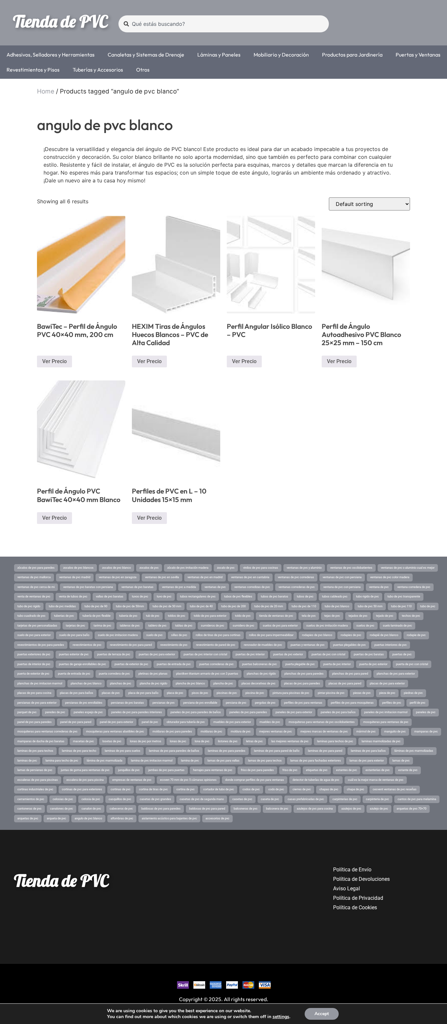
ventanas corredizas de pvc (252, 587)
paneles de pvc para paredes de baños (195, 712)
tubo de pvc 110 (401, 606)
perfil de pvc (417, 702)
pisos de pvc (200, 693)
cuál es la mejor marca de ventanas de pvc (375, 779)
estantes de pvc (346, 770)
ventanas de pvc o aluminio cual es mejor (408, 567)
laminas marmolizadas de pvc (381, 741)
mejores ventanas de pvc (275, 731)
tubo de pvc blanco (337, 606)
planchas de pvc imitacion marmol (39, 683)
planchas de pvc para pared (350, 673)
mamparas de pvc (426, 731)
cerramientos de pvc (30, 799)
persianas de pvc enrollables (83, 702)
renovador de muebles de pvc (263, 644)
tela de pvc (309, 615)
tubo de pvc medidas (62, 606)
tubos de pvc (305, 596)
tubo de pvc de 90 (95, 606)
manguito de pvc (395, 731)
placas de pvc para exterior (387, 683)
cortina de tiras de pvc (153, 789)
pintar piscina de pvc (331, 693)
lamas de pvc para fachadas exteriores (315, 760)
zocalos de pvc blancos (78, 567)
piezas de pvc (362, 693)
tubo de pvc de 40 (201, 606)
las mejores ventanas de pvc (290, 741)
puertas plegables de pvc (349, 644)
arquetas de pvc (27, 818)
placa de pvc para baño (143, 693)
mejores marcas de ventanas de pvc (324, 731)
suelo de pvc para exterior (34, 635)
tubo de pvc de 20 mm (268, 606)
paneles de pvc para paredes (248, 712)
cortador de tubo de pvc (218, 789)
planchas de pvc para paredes (304, 673)
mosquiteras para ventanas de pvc (385, 722)
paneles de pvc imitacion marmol (385, 712)
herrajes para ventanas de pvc (212, 770)
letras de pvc (254, 741)
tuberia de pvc (128, 615)
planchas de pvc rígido (261, 673)
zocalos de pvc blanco (116, 567)
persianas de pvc (163, 702)
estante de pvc (408, 770)
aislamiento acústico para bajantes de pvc (169, 818)
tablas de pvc (183, 625)
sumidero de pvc (243, 625)
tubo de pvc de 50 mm (166, 606)
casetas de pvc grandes (155, 799)
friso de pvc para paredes (257, 770)
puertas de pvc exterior (288, 654)
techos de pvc (411, 615)
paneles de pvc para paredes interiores (136, 712)
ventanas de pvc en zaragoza (117, 577)
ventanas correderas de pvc (296, 587)
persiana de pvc (236, 702)
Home (45, 91)
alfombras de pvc (122, 818)
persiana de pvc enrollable (200, 702)
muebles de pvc (269, 722)
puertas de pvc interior (250, 654)
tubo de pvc (427, 606)
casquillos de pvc (120, 799)
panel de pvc (150, 722)
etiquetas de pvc (317, 770)
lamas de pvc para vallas (223, 760)
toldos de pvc (176, 615)
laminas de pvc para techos (35, 750)
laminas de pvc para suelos (122, 750)
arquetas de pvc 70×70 (411, 808)
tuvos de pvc (140, 596)
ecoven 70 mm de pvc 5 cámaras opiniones (188, 779)
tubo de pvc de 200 (233, 606)
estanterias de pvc (378, 770)
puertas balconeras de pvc (259, 664)
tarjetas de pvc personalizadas (37, 625)
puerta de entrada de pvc (74, 673)
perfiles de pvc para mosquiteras (352, 702)
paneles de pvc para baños (338, 712)
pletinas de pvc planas (153, 673)
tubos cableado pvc (335, 596)
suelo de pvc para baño (74, 635)
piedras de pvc (413, 693)
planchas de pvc (120, 683)
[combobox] (223, 23)
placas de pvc (111, 693)
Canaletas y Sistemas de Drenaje (146, 54)
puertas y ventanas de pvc (308, 644)
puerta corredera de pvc (114, 673)
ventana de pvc (379, 587)
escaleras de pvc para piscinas (37, 779)
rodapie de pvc (416, 635)
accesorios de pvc (217, 818)
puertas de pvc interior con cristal (205, 654)
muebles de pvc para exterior (232, 722)
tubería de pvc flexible (96, 615)
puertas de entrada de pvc (174, 664)
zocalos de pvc (149, 567)
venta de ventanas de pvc (33, 596)
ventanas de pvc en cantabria (250, 577)
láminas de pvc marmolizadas (413, 750)
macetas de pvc (83, 741)
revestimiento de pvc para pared (131, 644)
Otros (143, 69)
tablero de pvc (157, 625)
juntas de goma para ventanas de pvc (85, 770)
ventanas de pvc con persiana (342, 577)
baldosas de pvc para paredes (161, 808)
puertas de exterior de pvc (131, 664)
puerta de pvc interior (337, 664)
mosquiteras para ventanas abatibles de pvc (115, 731)
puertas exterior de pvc (74, 654)
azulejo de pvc (379, 808)
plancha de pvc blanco (190, 683)
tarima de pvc (102, 625)
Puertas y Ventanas (418, 54)
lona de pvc (202, 741)
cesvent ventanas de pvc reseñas (395, 789)
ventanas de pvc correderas (296, 577)
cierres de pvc (302, 789)
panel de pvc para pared (75, 722)
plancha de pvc (223, 683)
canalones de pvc (61, 808)
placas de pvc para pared (345, 683)
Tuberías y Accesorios (98, 69)
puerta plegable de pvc (300, 664)
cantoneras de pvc (29, 808)
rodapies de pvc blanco (317, 635)
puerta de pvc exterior (373, 664)
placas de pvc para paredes (302, 683)
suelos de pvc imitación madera (327, 625)
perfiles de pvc (391, 702)
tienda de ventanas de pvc (276, 615)
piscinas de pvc (227, 693)
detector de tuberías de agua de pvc (316, 779)
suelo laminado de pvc (397, 625)
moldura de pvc (241, 731)
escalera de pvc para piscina (85, 779)
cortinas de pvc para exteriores (82, 789)
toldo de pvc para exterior (210, 615)
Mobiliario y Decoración (281, 54)
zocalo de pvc (226, 567)
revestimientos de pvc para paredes (40, 644)
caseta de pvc (270, 799)
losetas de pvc (111, 741)
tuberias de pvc (64, 615)
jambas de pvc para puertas (166, 770)
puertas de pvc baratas (369, 654)
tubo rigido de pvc (367, 596)
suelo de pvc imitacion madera (118, 635)
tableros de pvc (130, 625)
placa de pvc (175, 693)
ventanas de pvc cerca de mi (36, 587)
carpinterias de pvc (344, 799)
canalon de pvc (91, 808)
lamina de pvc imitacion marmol (151, 760)
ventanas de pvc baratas (137, 587)
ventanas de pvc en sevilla (162, 577)
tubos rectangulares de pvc (198, 596)
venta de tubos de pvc (73, 596)
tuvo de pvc (164, 596)
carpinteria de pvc (377, 799)
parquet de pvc (27, 712)
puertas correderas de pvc (216, 664)
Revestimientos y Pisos (33, 69)
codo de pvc (276, 789)
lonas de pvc (178, 741)
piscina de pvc (254, 693)
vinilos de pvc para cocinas (260, 567)
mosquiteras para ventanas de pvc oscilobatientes (322, 722)
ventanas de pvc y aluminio (304, 567)
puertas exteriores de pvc (33, 654)
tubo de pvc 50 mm (370, 606)
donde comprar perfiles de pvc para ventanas (254, 779)
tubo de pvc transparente (403, 596)
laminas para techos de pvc (335, 741)
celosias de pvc (63, 799)
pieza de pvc (387, 693)
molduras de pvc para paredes (172, 731)
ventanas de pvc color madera (389, 577)
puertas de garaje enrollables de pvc (82, 664)
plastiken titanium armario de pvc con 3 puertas (207, 673)
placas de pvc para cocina (34, 693)
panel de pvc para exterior (116, 722)
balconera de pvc (277, 808)
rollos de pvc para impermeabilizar (271, 635)
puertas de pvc (402, 654)
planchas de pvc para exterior (396, 673)
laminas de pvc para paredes (226, 750)
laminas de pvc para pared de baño (276, 750)
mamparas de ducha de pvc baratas (40, 741)
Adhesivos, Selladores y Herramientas (51, 54)
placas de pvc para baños (76, 693)
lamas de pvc (401, 760)
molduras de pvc (211, 731)
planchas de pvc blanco (86, 683)
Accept (321, 1014)
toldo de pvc (243, 615)
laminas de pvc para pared (325, 750)
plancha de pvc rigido (153, 683)
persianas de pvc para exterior (37, 702)
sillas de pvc (179, 635)
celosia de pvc (90, 799)
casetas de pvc (242, 799)
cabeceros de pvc (121, 808)
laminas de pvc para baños (368, 750)
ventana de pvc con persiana (342, 587)
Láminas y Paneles (219, 54)
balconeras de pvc (246, 808)
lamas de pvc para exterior (366, 760)
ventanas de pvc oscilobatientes (351, 567)
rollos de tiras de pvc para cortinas (218, 635)
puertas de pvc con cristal (328, 654)
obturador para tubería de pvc (186, 722)
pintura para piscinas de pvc (291, 693)
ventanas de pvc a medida (179, 587)
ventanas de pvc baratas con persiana (88, 587)
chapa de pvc (355, 789)
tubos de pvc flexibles (238, 596)
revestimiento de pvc (174, 644)
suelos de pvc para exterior (280, 625)
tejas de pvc (332, 615)
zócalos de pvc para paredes (36, 567)
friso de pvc (289, 770)
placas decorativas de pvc (258, 683)
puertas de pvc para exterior (157, 654)
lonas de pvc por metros (145, 741)
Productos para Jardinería (352, 54)
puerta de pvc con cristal (412, 664)
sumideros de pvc (212, 625)
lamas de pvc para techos (265, 760)
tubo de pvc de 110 (304, 606)
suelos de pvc (365, 625)
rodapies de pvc (351, 635)
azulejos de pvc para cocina (315, 808)
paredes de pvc (55, 712)
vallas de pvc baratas (109, 596)
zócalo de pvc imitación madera (187, 567)
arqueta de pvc (56, 818)
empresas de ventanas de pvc (132, 779)
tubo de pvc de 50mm (130, 606)
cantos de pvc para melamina (417, 799)
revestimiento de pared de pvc (215, 644)
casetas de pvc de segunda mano (202, 799)
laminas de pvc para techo (79, 750)
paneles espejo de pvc (88, 712)
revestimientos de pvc (87, 644)
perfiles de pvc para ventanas (303, 702)
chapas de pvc (328, 789)
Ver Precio (54, 361)
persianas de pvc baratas (127, 702)
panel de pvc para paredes (34, 722)
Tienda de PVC (60, 21)
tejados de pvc (358, 615)
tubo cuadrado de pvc (31, 615)
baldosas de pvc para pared (207, 808)
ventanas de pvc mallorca (34, 577)
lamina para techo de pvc (61, 760)
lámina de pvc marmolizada (104, 760)
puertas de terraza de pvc (113, 654)
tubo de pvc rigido (28, 606)
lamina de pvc (190, 760)
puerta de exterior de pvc (33, 673)
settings (281, 1017)
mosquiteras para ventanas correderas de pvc (47, 731)
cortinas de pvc (121, 789)
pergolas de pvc (265, 702)
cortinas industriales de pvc (35, 789)
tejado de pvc (384, 615)
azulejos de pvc (351, 808)
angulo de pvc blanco (88, 818)
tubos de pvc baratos (274, 596)
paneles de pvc (426, 712)
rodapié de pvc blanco (384, 635)
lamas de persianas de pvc (34, 770)
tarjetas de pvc (75, 625)
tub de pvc (152, 615)
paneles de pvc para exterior (294, 712)
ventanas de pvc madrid (74, 577)
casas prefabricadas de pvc (306, 799)
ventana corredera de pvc (413, 587)
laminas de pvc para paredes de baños (174, 750)
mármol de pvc (366, 731)
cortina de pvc (185, 789)
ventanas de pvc (215, 587)
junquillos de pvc (129, 770)
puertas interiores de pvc (390, 644)
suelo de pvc (154, 635)
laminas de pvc (27, 760)
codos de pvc (251, 789)
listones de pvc (228, 741)
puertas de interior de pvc (33, 664)
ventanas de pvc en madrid (205, 577)
